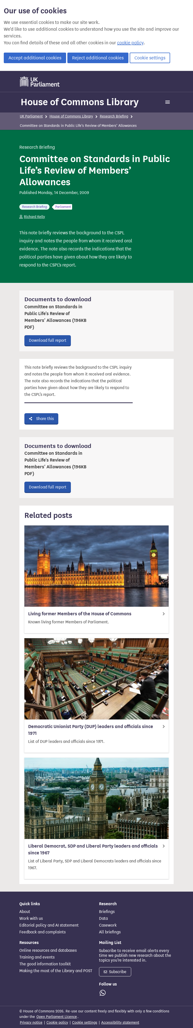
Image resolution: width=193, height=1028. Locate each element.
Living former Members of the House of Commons (79, 614)
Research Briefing (114, 116)
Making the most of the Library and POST (55, 971)
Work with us (31, 918)
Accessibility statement (120, 1022)
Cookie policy (57, 1022)
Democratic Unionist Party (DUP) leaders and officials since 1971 (90, 730)
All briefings (110, 932)
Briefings (107, 911)
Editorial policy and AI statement (49, 925)
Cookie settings (149, 58)
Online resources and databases (48, 950)
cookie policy (130, 43)
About (24, 911)
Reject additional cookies (98, 58)
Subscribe (117, 971)
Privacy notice (31, 1022)
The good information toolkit (45, 964)
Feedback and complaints (42, 932)
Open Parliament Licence (56, 1017)
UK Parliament (31, 116)
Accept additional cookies (35, 58)
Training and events (37, 957)
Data (103, 918)
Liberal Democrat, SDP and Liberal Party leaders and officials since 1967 (93, 849)
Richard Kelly (34, 217)
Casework (108, 925)
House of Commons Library (80, 102)
